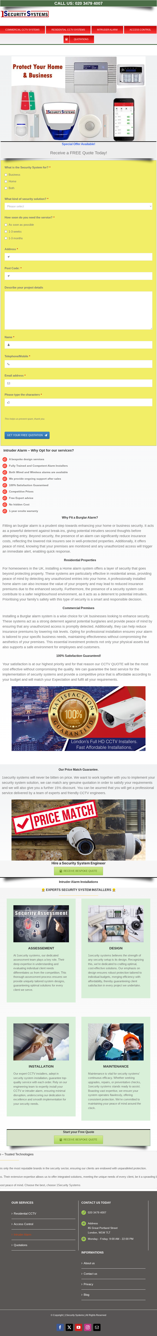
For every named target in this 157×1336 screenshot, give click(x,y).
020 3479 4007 (89, 3)
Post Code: (13, 268)
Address (11, 249)
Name (9, 337)
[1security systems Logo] (25, 6)
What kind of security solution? (26, 198)
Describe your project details (24, 287)
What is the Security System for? (27, 167)
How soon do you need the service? (29, 217)
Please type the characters (23, 394)
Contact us (90, 1273)
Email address (15, 375)
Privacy (88, 1284)
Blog (86, 1294)
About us (89, 1263)
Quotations (20, 1245)
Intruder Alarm (22, 1234)
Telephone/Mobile (17, 356)
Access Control (23, 1224)
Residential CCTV (25, 1213)
